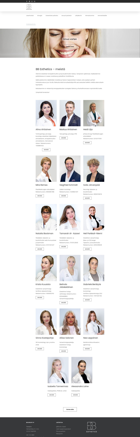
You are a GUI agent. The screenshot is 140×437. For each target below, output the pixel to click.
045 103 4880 (30, 435)
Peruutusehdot (60, 431)
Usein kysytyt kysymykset (63, 429)
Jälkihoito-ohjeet (61, 426)
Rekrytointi (59, 434)
